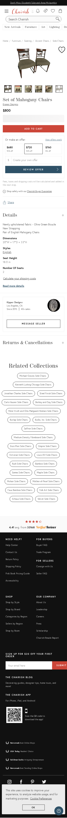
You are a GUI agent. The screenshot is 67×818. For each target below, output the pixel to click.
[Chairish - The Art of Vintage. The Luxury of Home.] (20, 11)
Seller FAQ (41, 573)
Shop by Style (13, 602)
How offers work (53, 139)
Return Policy (12, 559)
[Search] (57, 19)
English (7, 252)
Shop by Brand (13, 609)
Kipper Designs (10, 104)
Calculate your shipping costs (19, 278)
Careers (40, 616)
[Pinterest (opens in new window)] (33, 781)
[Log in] (31, 11)
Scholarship (42, 630)
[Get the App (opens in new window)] (14, 715)
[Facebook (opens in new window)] (21, 781)
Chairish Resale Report (47, 637)
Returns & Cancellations (33, 342)
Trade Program (43, 552)
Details (33, 215)
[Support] (58, 810)
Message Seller (33, 323)
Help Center (12, 545)
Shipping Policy (13, 566)
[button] (7, 11)
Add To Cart (33, 128)
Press (39, 623)
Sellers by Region (14, 623)
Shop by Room (13, 630)
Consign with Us (44, 566)
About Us (41, 602)
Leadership (41, 609)
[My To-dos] (38, 11)
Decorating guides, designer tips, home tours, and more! (31, 684)
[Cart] (60, 11)
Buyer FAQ (41, 545)
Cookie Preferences (41, 798)
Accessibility (12, 580)
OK (34, 807)
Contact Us (11, 552)
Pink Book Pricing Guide (18, 573)
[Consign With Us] (45, 11)
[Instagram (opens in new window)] (9, 781)
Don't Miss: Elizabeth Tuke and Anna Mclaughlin (33, 2)
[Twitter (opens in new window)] (44, 781)
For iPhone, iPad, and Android (20, 700)
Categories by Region (16, 616)
